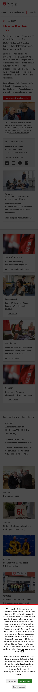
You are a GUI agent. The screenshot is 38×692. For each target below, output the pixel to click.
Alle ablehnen (12, 681)
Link (22, 652)
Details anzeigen (19, 687)
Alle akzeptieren (25, 681)
